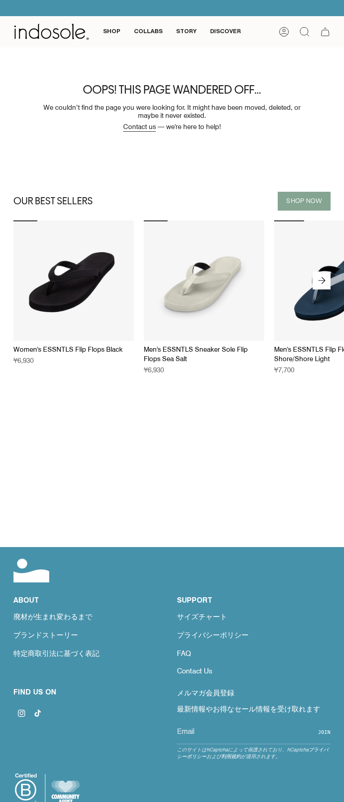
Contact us (139, 127)
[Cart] (325, 31)
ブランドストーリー (45, 635)
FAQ (184, 653)
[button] (111, 32)
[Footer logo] (31, 570)
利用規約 (231, 756)
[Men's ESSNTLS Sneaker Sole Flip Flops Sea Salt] (204, 280)
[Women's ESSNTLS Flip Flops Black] (73, 280)
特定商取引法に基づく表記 (56, 653)
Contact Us (194, 671)
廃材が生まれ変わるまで (52, 616)
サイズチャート (202, 616)
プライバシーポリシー (213, 635)
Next (322, 280)
